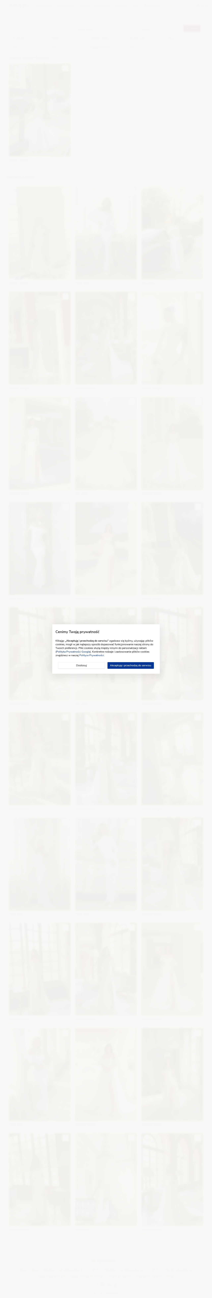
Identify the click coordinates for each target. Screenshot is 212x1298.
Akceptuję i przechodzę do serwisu (130, 665)
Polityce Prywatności (91, 655)
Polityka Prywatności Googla (73, 652)
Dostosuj (81, 665)
